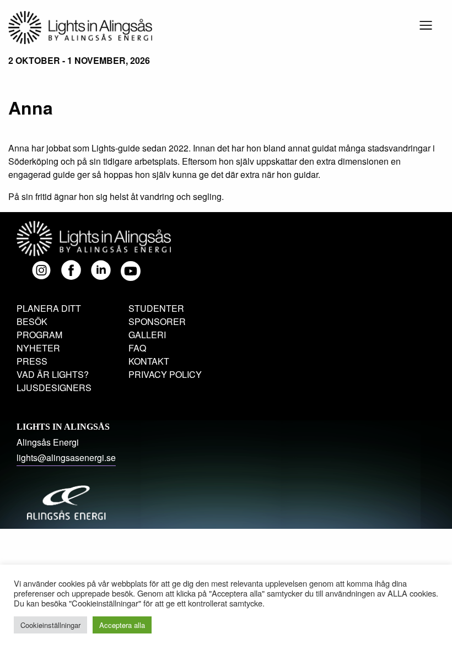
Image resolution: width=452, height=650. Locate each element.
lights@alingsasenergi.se (66, 457)
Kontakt (148, 361)
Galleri (147, 334)
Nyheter (38, 348)
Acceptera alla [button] (122, 625)
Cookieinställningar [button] (50, 625)
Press (32, 361)
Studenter (156, 308)
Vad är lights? (53, 374)
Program (39, 334)
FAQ (137, 348)
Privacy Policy (165, 374)
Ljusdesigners (54, 387)
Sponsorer (157, 321)
